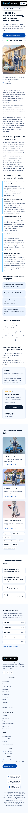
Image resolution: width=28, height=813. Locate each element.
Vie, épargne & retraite (10, 541)
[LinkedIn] (11, 672)
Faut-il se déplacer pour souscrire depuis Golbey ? (12, 570)
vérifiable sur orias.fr (17, 800)
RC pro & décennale (18, 533)
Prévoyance (7, 537)
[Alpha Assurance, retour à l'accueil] (10, 3)
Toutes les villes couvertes (10, 646)
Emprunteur (7, 533)
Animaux (15, 544)
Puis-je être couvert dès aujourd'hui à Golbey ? (11, 588)
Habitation (5, 684)
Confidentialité (6, 738)
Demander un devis (9, 766)
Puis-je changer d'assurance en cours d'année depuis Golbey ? (13, 596)
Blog (3, 720)
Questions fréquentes (8, 723)
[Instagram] (7, 672)
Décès (21, 541)
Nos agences (5, 718)
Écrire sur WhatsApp (15, 40)
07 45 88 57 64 (15, 407)
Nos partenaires (6, 728)
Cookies (4, 741)
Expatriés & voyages (9, 548)
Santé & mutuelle (6, 686)
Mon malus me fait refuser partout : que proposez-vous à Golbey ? (13, 579)
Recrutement (5, 726)
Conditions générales (7, 744)
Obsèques (6, 544)
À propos (4, 715)
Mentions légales (6, 736)
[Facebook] (4, 672)
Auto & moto (5, 681)
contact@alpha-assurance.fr (12, 759)
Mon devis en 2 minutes (13, 35)
